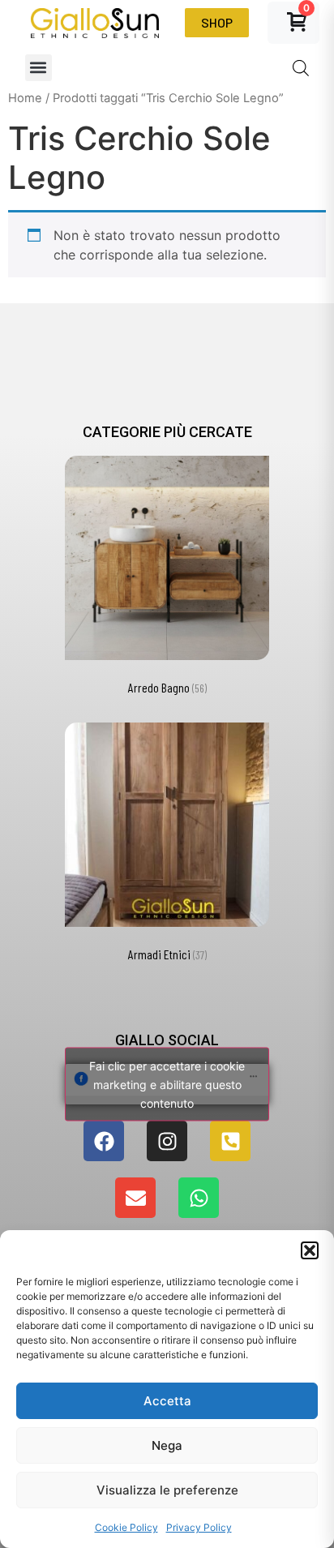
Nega (167, 1445)
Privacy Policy (199, 1527)
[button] (310, 1250)
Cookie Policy (126, 1527)
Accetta (167, 1401)
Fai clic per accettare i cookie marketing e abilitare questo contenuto (167, 1084)
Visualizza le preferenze (167, 1490)
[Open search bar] (301, 67)
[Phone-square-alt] (230, 1141)
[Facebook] (104, 1141)
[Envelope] (135, 1197)
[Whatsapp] (198, 1197)
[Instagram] (167, 1141)
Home (25, 98)
